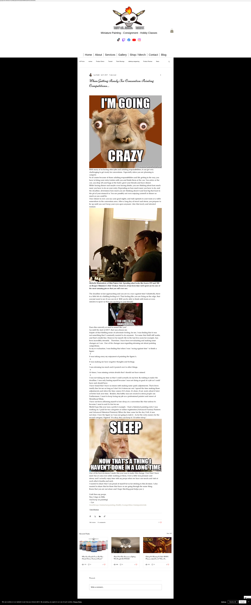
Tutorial (110, 61)
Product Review (147, 61)
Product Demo (100, 61)
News (157, 61)
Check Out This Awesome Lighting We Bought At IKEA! (125, 557)
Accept (242, 602)
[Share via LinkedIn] (100, 516)
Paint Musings (120, 61)
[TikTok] (118, 40)
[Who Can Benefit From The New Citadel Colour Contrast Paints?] (94, 545)
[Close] (248, 601)
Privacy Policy (77, 602)
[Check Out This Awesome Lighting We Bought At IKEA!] (125, 545)
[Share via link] (104, 516)
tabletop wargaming (133, 61)
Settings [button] (223, 602)
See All (169, 533)
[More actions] (160, 75)
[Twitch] (124, 40)
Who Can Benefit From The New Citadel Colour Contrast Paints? (92, 557)
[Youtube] (134, 40)
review (90, 61)
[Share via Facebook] (90, 516)
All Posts (82, 61)
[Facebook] (129, 40)
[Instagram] (139, 40)
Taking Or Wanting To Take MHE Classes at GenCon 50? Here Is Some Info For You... (157, 557)
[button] (172, 31)
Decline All (232, 602)
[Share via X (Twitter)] (95, 516)
